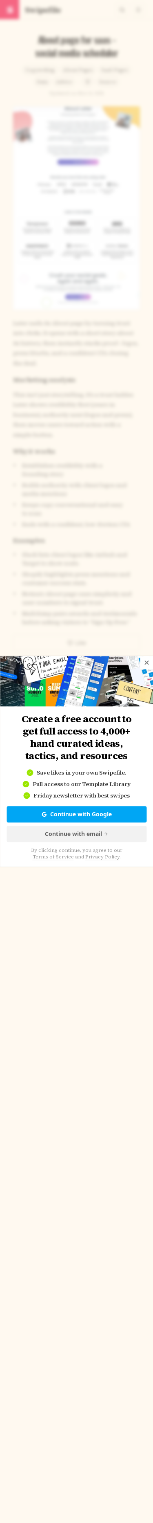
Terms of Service (53, 857)
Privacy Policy (102, 857)
